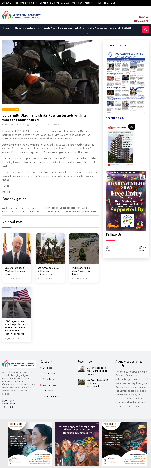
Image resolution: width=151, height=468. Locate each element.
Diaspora (48, 391)
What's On (80, 28)
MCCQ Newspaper (97, 28)
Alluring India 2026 (120, 28)
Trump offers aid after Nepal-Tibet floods (81, 271)
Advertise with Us (105, 3)
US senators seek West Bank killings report (14, 271)
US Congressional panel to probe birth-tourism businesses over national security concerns (16, 327)
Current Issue (50, 385)
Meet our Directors (82, 3)
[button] (87, 34)
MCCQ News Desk (14, 125)
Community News (12, 28)
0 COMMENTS (55, 125)
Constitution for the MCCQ (54, 3)
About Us (7, 3)
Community (49, 374)
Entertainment (65, 28)
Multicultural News (32, 28)
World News (50, 28)
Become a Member (26, 3)
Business (47, 368)
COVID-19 (48, 379)
